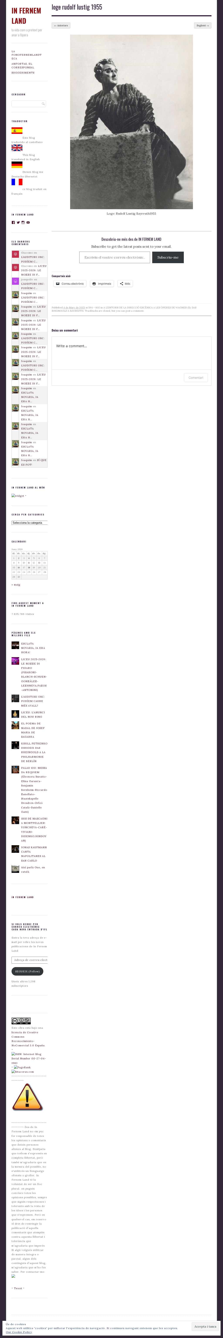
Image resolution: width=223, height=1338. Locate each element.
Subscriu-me (168, 257)
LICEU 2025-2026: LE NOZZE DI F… (34, 270)
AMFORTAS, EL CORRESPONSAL (23, 65)
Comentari (196, 377)
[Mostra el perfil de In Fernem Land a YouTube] (28, 222)
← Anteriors (61, 25)
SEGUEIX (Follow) (27, 971)
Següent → (203, 25)
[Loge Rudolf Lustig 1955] (131, 208)
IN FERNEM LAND (23, 897)
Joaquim (26, 293)
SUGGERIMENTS (23, 72)
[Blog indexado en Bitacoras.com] (23, 1071)
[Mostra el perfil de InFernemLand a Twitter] (18, 222)
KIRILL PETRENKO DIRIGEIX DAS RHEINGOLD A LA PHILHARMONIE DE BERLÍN (34, 752)
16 (19, 567)
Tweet (18, 1288)
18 (29, 567)
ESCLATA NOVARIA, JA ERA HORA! (33, 648)
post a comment (135, 310)
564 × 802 (94, 307)
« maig (16, 584)
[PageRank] (22, 1067)
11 (29, 563)
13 (39, 563)
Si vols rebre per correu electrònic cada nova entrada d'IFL (29, 926)
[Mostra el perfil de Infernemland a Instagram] (23, 222)
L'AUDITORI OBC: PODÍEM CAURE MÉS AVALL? (33, 701)
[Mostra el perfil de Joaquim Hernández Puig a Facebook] (13, 222)
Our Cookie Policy (19, 1332)
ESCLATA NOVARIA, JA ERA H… (29, 397)
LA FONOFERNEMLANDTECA (27, 55)
